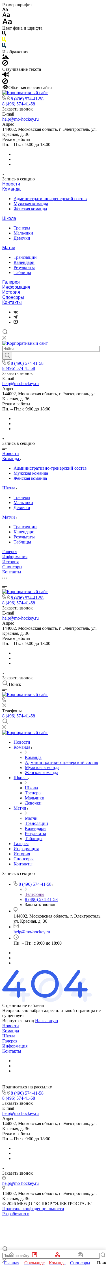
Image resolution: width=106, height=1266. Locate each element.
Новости (11, 184)
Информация (16, 287)
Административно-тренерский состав (50, 198)
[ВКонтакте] (16, 312)
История (11, 292)
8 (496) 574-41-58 (27, 98)
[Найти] (7, 356)
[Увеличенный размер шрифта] (7, 23)
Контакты (12, 302)
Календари (24, 262)
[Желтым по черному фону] (4, 40)
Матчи (8, 247)
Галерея (11, 282)
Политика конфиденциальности (33, 1208)
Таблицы (22, 272)
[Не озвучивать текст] (5, 82)
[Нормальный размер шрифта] (6, 15)
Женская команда (30, 208)
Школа (9, 218)
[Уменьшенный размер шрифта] (5, 9)
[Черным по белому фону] (4, 34)
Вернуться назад (18, 1020)
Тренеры (22, 228)
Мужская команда (31, 203)
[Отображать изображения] (5, 57)
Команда (11, 189)
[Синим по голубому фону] (4, 46)
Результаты (24, 267)
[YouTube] (16, 322)
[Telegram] (16, 317)
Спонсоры (13, 297)
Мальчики (23, 233)
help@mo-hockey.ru (20, 119)
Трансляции (25, 257)
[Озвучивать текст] (5, 75)
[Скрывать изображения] (5, 64)
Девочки (22, 238)
